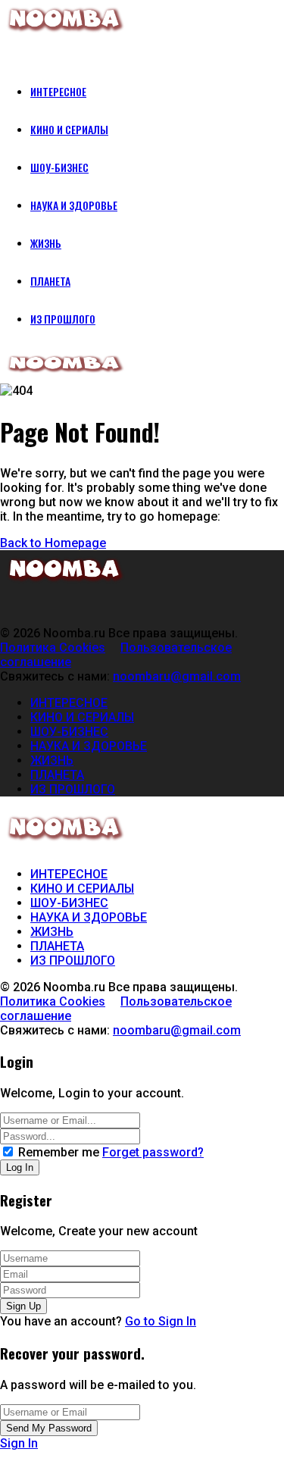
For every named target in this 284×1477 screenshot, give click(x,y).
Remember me (58, 1152)
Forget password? (153, 1152)
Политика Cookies (52, 647)
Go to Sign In (160, 1321)
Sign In (19, 1443)
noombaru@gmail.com (177, 676)
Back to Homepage (53, 543)
